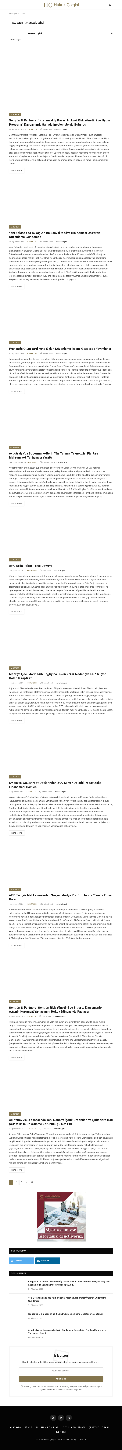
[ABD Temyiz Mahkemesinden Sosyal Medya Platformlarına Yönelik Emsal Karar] (61, 866)
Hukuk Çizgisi (50, 1439)
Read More (16, 171)
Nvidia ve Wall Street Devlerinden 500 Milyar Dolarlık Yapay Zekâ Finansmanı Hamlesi (55, 785)
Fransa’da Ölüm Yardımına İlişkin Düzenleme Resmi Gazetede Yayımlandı (60, 349)
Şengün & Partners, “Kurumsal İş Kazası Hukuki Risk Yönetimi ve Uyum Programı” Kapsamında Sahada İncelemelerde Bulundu (59, 122)
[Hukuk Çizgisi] (60, 5)
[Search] (110, 4)
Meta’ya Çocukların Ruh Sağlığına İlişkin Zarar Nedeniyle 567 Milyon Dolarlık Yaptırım (57, 676)
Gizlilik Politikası (74, 1427)
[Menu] (12, 4)
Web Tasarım (63, 1439)
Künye (28, 1427)
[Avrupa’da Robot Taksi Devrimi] (61, 536)
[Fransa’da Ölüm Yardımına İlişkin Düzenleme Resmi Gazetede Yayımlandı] (61, 319)
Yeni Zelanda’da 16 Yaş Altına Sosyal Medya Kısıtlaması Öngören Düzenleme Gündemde (54, 235)
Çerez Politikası (99, 1427)
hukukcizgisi (34, 33)
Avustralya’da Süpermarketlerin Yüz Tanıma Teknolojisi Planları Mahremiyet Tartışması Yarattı (53, 455)
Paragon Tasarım (78, 1439)
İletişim (61, 1432)
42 (32, 1182)
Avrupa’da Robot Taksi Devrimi (30, 566)
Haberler (14, 114)
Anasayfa (13, 14)
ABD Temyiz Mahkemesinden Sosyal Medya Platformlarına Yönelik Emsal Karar (60, 897)
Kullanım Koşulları (47, 1427)
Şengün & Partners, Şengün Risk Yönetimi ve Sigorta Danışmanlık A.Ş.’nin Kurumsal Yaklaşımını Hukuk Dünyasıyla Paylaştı (55, 1009)
